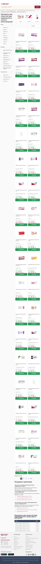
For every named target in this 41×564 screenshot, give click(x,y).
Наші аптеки (28, 539)
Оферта (15, 549)
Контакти (15, 545)
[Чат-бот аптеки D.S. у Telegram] (33, 555)
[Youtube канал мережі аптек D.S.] (31, 555)
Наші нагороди (16, 538)
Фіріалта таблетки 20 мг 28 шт (22, 507)
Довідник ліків (28, 549)
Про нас (15, 536)
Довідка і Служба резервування (31, 542)
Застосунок (28, 543)
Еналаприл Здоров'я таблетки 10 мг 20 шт (24, 499)
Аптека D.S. (3, 10)
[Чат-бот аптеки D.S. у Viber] (35, 555)
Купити (22, 51)
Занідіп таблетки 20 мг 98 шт (22, 511)
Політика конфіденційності (18, 546)
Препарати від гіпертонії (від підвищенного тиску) (26, 10)
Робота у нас (16, 542)
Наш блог (27, 536)
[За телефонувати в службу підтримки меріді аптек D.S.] (33, 4)
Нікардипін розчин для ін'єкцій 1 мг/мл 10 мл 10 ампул (27, 509)
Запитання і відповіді (29, 545)
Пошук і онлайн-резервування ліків (32, 538)
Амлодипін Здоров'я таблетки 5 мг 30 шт (24, 496)
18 (31, 478)
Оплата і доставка (29, 546)
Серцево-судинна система (11, 10)
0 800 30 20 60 (5, 540)
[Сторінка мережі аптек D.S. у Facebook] (27, 555)
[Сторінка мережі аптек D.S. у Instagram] (29, 555)
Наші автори (16, 543)
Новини (15, 539)
